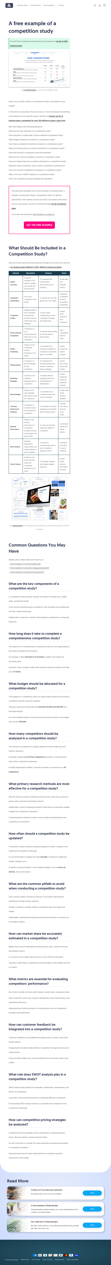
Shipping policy (59, 1259)
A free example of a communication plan (25, 564)
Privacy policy (36, 1259)
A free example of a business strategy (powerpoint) (29, 568)
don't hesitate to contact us (43, 214)
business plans (17, 526)
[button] (49, 5)
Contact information (72, 1259)
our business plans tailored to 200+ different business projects (36, 267)
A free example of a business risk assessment (27, 572)
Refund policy (25, 1259)
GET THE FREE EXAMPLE (39, 225)
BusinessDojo (14, 1260)
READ (92, 1193)
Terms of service (47, 1259)
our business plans (29, 90)
